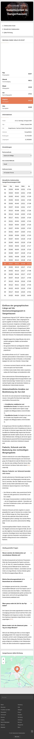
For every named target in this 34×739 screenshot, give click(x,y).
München (3, 707)
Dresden (20, 714)
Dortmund (3, 714)
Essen (19, 712)
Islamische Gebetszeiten (19, 733)
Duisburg (20, 719)
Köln (19, 707)
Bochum (20, 722)
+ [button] (3, 659)
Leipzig (2, 719)
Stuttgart (20, 709)
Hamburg (20, 704)
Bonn (19, 727)
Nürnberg (20, 717)
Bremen (3, 717)
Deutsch (17, 736)
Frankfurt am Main (5, 709)
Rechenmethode (6, 152)
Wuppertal (20, 724)
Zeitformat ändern (7, 169)
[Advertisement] (17, 57)
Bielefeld (3, 727)
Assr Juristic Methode (8, 160)
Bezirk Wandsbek (5, 722)
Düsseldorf (3, 712)
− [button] (3, 663)
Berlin (2, 704)
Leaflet (23, 686)
